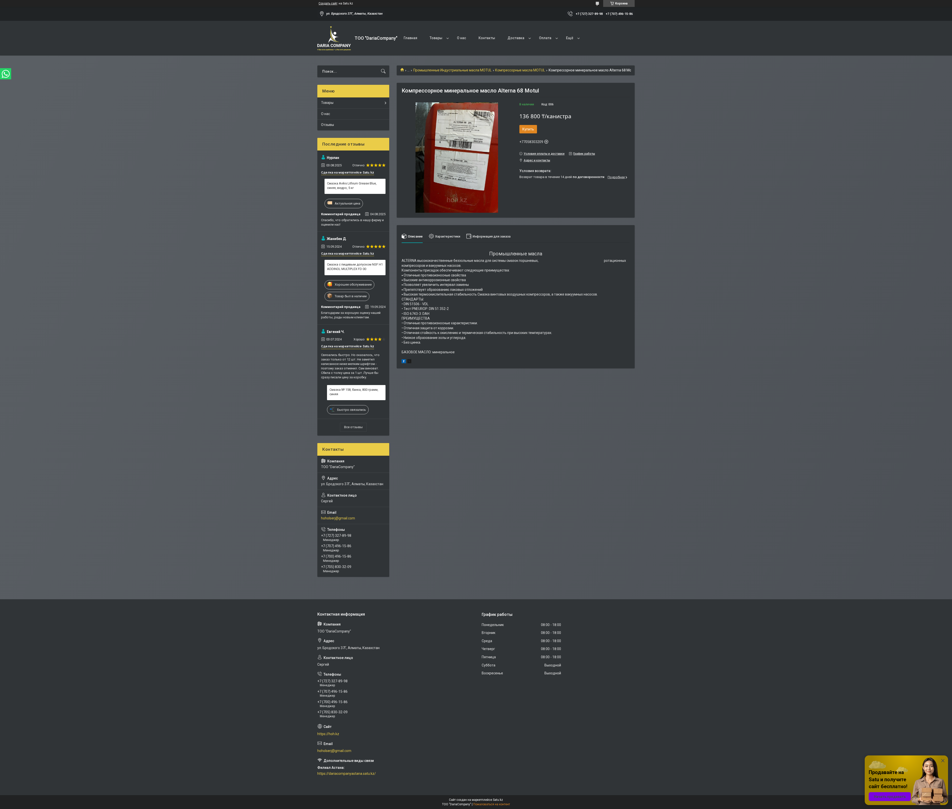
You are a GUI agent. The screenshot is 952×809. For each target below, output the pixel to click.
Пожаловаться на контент (491, 804)
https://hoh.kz (328, 734)
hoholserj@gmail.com (338, 518)
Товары (436, 38)
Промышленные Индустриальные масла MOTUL (452, 70)
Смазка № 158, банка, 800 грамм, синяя (353, 392)
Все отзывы (353, 427)
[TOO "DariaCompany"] (334, 38)
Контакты (486, 38)
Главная (410, 38)
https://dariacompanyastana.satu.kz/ (346, 774)
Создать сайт (328, 3)
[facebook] (404, 362)
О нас (461, 38)
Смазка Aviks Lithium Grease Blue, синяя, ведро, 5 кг (352, 185)
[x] (409, 362)
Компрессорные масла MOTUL (520, 70)
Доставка (515, 38)
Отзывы (327, 125)
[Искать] (383, 71)
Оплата (545, 38)
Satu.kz (498, 800)
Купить (528, 129)
